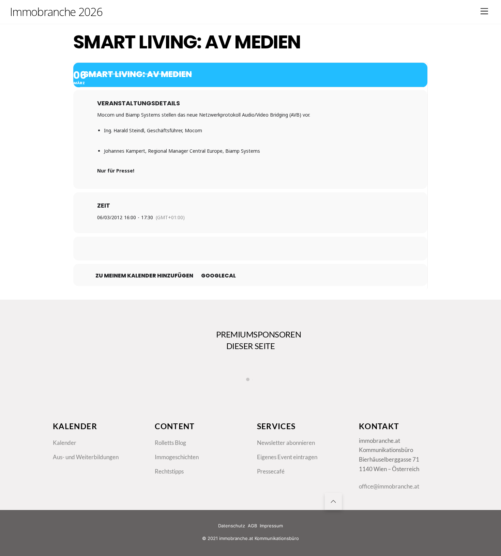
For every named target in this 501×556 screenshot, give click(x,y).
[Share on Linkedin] (250, 248)
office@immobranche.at (389, 486)
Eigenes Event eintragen (287, 457)
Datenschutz (231, 525)
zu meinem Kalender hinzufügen (144, 275)
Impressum (271, 525)
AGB (252, 525)
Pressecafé (271, 471)
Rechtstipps (169, 471)
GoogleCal (218, 275)
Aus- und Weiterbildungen (86, 457)
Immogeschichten (177, 457)
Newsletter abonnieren (286, 442)
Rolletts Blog (170, 442)
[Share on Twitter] (233, 248)
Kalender (64, 442)
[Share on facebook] (216, 248)
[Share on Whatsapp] (267, 248)
